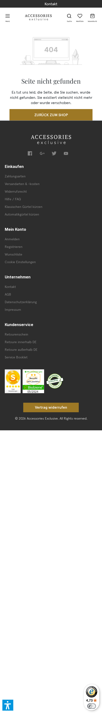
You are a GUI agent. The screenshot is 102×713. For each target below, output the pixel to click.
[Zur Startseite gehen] (38, 17)
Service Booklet (16, 357)
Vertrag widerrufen (51, 407)
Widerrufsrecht (16, 191)
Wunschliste (13, 254)
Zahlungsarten (15, 176)
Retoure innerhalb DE (21, 342)
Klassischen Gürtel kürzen (23, 207)
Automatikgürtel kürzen (22, 214)
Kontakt (51, 3)
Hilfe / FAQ (13, 199)
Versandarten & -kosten (22, 184)
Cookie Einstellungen (20, 262)
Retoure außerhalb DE (21, 349)
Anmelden (12, 239)
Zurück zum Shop (51, 114)
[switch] (91, 706)
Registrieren (14, 247)
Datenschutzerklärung (21, 302)
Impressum (13, 309)
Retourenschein (16, 334)
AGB (8, 294)
